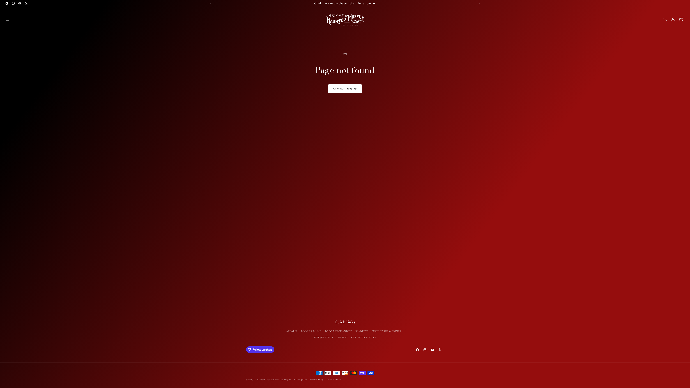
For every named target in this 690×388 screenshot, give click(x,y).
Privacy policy (316, 379)
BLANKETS (362, 331)
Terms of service (334, 379)
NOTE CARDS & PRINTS (386, 331)
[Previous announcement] (211, 3)
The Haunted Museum (263, 379)
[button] (8, 19)
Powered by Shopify (282, 379)
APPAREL (292, 331)
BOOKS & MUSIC (311, 331)
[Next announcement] (479, 3)
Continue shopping (345, 88)
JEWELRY (342, 337)
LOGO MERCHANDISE (338, 331)
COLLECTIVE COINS (363, 337)
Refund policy (300, 379)
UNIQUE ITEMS (323, 337)
